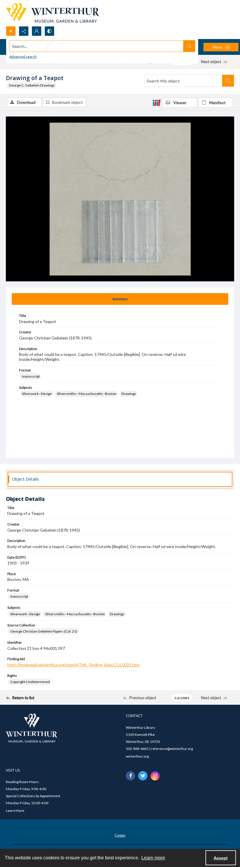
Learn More (15, 810)
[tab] (120, 299)
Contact (120, 835)
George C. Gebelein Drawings (32, 85)
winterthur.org (137, 756)
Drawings (128, 393)
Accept (221, 858)
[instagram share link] (155, 775)
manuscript (31, 376)
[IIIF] (156, 102)
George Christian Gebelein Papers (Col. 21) (43, 631)
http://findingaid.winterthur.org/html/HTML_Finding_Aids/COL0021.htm (73, 664)
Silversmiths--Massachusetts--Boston (86, 393)
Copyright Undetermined (30, 682)
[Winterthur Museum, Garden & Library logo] (52, 13)
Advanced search (23, 56)
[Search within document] (228, 81)
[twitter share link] (143, 775)
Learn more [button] (153, 857)
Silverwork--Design (37, 393)
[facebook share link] (130, 775)
